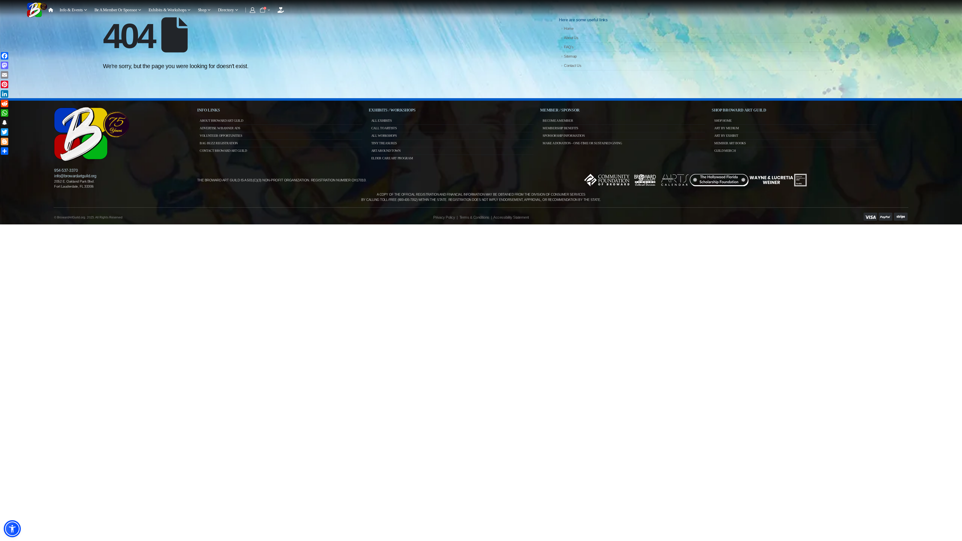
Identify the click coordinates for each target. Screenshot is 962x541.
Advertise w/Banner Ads (220, 128)
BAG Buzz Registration (219, 143)
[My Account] (252, 10)
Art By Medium (726, 128)
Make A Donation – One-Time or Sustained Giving (582, 143)
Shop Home (723, 120)
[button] (12, 528)
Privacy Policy (444, 217)
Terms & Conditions (474, 217)
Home (568, 28)
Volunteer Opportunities (221, 136)
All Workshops (384, 136)
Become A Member (558, 120)
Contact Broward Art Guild (223, 151)
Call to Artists (384, 128)
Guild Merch (725, 151)
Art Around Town (386, 151)
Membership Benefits (560, 128)
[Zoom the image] (91, 109)
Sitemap (570, 56)
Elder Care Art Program (392, 158)
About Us (571, 38)
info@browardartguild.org (75, 176)
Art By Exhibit (726, 136)
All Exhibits (381, 120)
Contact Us (572, 65)
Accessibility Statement (511, 217)
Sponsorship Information (564, 136)
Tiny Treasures (384, 143)
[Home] (51, 10)
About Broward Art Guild (221, 120)
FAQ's (569, 47)
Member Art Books (730, 143)
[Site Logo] (37, 10)
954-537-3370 (66, 170)
